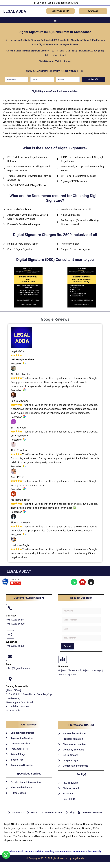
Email (9, 664)
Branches (63, 666)
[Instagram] (91, 582)
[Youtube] (82, 582)
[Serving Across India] (10, 679)
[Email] (10, 657)
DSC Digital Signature (96, 118)
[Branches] (62, 659)
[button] (55, 20)
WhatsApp (11, 641)
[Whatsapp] (74, 582)
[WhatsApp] (10, 634)
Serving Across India (17, 686)
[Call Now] (10, 608)
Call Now (11, 615)
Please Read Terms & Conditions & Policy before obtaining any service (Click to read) (55, 851)
